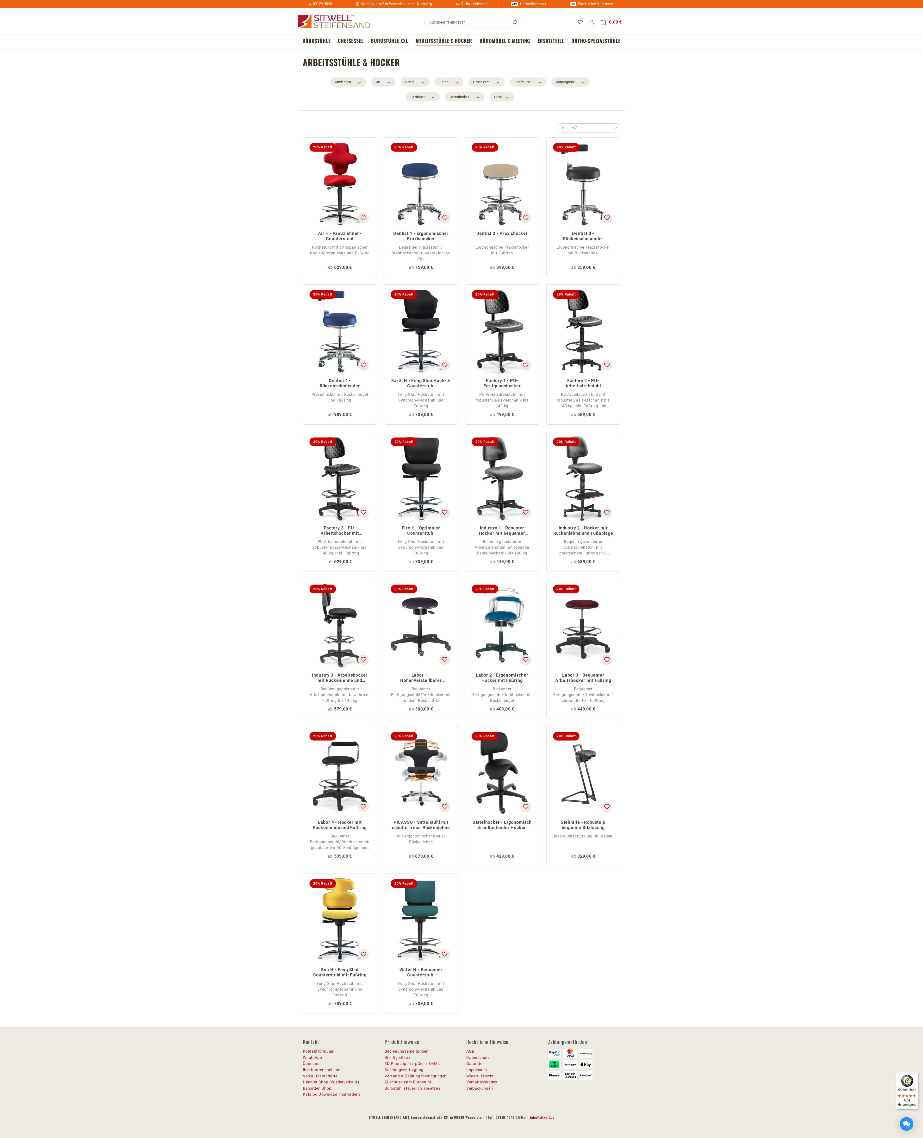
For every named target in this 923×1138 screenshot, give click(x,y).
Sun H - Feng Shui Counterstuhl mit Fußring (340, 972)
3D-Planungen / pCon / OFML (412, 1063)
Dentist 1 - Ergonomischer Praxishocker (421, 236)
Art (378, 82)
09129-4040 (322, 4)
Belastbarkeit (459, 97)
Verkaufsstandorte (320, 1076)
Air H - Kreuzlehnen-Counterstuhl (340, 236)
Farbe (444, 82)
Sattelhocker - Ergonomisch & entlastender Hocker (502, 825)
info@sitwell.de (542, 1117)
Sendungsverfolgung (404, 1070)
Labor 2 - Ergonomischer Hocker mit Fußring (502, 678)
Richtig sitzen (397, 1057)
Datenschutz (478, 1057)
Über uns (311, 1063)
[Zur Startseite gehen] (334, 21)
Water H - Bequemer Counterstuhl (421, 972)
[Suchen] (514, 22)
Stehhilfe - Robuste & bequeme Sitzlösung (583, 825)
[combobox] (466, 22)
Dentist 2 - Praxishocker (502, 233)
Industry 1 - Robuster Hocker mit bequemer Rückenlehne (502, 531)
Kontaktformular (318, 1051)
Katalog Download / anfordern (331, 1094)
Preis (498, 97)
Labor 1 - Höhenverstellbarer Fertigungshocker (421, 678)
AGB (470, 1051)
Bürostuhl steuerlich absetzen (412, 1088)
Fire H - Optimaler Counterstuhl (421, 530)
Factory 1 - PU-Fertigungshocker (502, 383)
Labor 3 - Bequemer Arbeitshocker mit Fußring (583, 678)
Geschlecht (481, 82)
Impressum (476, 1070)
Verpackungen (479, 1088)
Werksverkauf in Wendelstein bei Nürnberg (396, 4)
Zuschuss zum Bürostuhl (408, 1082)
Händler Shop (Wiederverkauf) (331, 1082)
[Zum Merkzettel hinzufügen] (363, 218)
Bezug (410, 82)
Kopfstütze (523, 82)
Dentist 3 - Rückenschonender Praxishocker (583, 236)
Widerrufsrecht (480, 1076)
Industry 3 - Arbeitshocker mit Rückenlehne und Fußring (340, 678)
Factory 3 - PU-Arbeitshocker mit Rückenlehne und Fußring (340, 531)
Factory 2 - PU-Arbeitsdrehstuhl (583, 383)
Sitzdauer (418, 97)
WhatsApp (312, 1057)
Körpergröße (565, 82)
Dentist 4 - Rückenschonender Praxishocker (340, 383)
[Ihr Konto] (592, 22)
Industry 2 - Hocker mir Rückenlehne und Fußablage (583, 530)
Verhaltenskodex (481, 1082)
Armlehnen (343, 82)
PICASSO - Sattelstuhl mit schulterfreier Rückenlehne (421, 825)
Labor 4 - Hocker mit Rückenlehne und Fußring (340, 825)
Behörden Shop (317, 1088)
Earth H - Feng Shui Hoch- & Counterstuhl (420, 383)
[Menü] (915, 1075)
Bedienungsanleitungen (407, 1051)
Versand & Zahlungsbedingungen (416, 1076)
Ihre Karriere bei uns (321, 1070)
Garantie (474, 1063)
